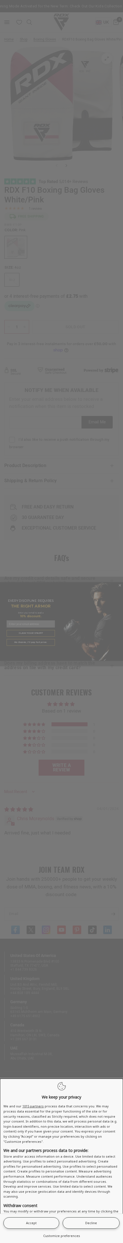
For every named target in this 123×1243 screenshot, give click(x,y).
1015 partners (33, 1106)
